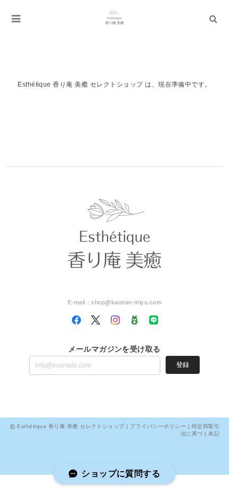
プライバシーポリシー (158, 426)
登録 (182, 365)
